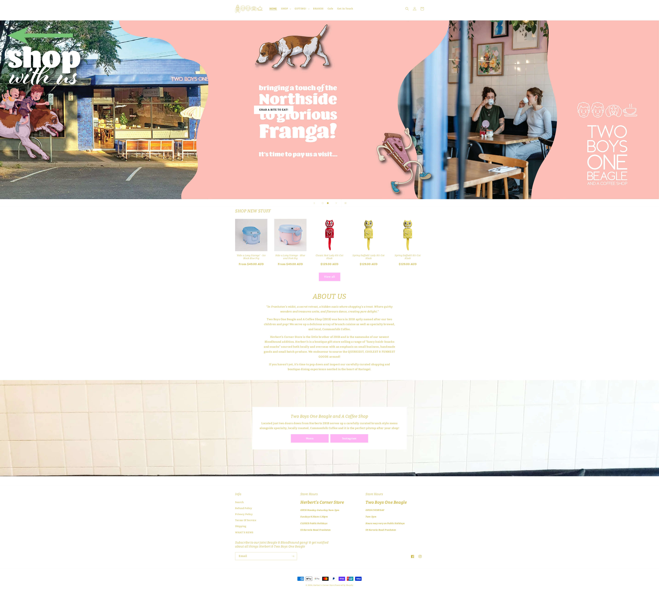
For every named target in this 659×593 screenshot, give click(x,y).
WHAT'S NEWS (244, 532)
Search (239, 502)
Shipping (240, 526)
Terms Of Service (245, 520)
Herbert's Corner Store (323, 585)
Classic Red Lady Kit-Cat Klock (329, 257)
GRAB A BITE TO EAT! (275, 109)
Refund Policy (243, 508)
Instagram (349, 438)
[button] (286, 8)
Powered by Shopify (344, 585)
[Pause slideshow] (345, 203)
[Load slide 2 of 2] (327, 203)
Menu (310, 438)
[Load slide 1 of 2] (322, 203)
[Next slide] (336, 203)
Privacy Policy (244, 514)
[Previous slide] (314, 203)
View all (329, 276)
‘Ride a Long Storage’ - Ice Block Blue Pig (251, 257)
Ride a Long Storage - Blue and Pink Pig (290, 257)
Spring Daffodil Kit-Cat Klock (408, 257)
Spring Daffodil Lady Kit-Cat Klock (368, 257)
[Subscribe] (293, 556)
